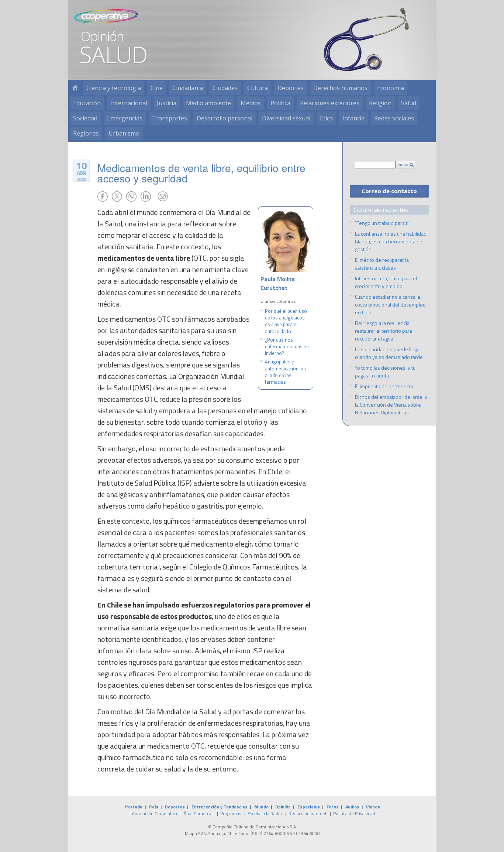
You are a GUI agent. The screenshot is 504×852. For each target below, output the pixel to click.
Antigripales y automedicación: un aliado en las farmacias (285, 372)
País (153, 806)
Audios (352, 806)
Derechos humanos (340, 88)
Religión (380, 103)
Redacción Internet (308, 813)
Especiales (308, 806)
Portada (133, 806)
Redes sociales (394, 118)
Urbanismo (123, 133)
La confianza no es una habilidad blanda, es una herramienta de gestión (391, 241)
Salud (408, 103)
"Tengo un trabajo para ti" (382, 223)
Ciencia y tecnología (113, 88)
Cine (157, 88)
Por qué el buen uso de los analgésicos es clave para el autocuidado (286, 321)
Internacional (128, 103)
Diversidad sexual (286, 118)
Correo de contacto (389, 191)
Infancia (353, 118)
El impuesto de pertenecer (384, 386)
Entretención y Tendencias (219, 806)
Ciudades (225, 88)
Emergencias (124, 118)
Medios (251, 103)
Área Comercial (199, 813)
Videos (373, 806)
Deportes (290, 88)
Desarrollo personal (224, 118)
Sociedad (85, 118)
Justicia (166, 103)
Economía (390, 88)
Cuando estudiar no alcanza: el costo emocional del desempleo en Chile (390, 304)
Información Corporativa (153, 813)
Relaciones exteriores (329, 103)
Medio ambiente (208, 103)
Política (280, 103)
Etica (326, 118)
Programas (230, 813)
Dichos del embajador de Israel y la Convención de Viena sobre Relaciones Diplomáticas (391, 404)
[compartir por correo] (163, 196)
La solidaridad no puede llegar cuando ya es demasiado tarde (389, 353)
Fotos (333, 806)
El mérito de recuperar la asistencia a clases (382, 263)
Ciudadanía (187, 88)
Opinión (283, 806)
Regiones (86, 133)
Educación (87, 103)
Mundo (261, 806)
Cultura (257, 88)
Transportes (169, 118)
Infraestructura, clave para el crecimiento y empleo (386, 282)
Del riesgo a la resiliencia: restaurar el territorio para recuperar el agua (383, 330)
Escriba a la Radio (265, 813)
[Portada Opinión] (75, 88)
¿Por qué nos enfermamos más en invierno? (287, 346)
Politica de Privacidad (354, 813)
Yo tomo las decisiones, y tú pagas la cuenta (385, 371)
